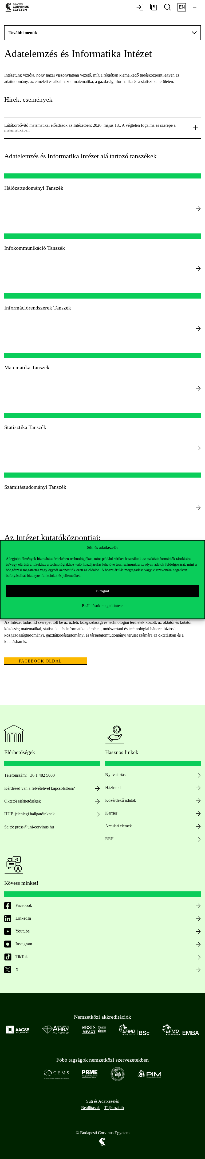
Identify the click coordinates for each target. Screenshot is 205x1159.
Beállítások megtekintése (102, 606)
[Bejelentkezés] (140, 7)
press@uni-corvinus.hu (34, 827)
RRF (109, 838)
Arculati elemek (118, 826)
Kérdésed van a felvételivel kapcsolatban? (39, 788)
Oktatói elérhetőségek (22, 801)
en (182, 7)
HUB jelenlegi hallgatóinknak (29, 814)
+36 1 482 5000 (41, 775)
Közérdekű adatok (120, 800)
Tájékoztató (114, 1107)
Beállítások (90, 1107)
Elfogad (102, 591)
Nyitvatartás (115, 774)
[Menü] (196, 7)
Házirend (113, 787)
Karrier (111, 813)
